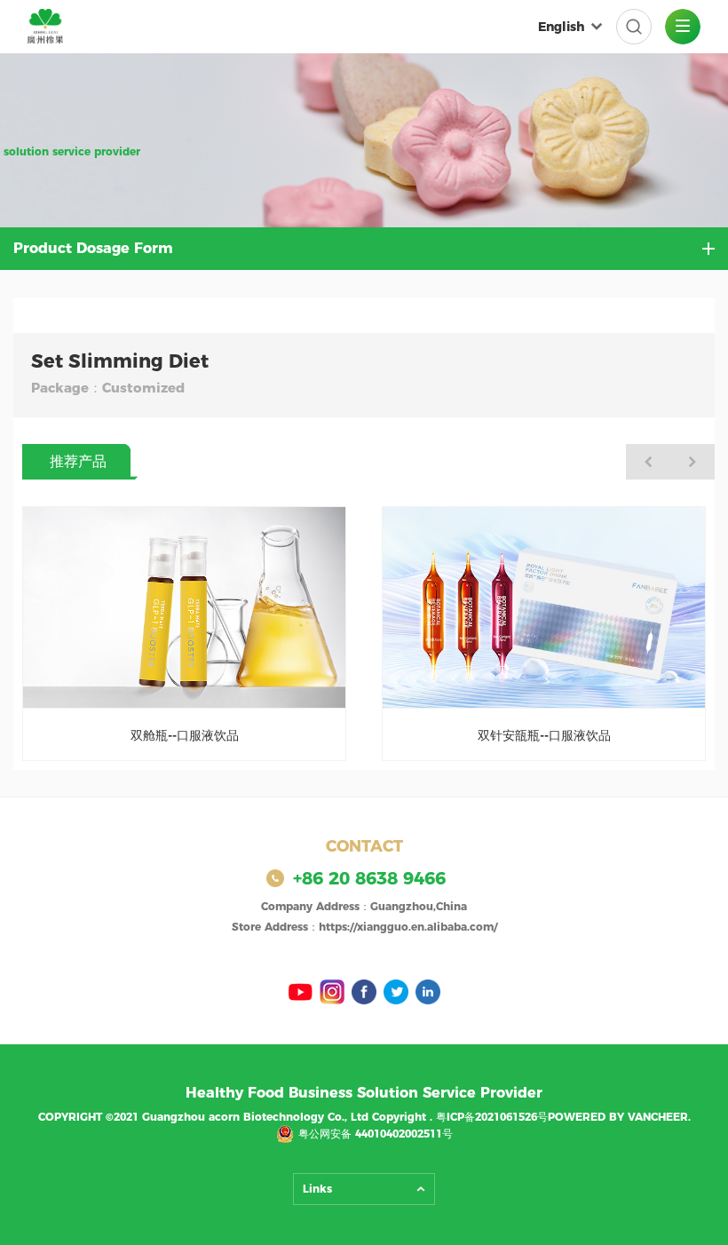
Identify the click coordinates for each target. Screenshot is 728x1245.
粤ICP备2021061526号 (492, 1116)
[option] (184, 634)
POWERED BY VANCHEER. (619, 1116)
